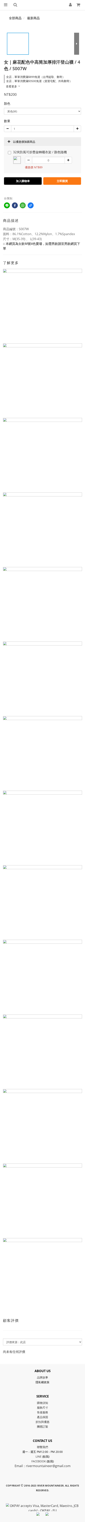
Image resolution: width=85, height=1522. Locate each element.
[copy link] (31, 205)
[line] (7, 205)
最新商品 (33, 18)
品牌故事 (42, 1377)
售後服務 (42, 1412)
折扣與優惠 (42, 1422)
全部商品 (15, 18)
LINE (39, 1456)
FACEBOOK (38, 1461)
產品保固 (42, 1417)
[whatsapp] (23, 205)
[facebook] (15, 205)
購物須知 (42, 1403)
